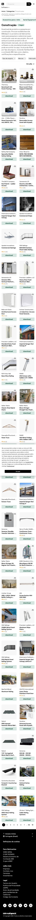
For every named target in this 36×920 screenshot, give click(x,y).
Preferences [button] (10, 466)
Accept (18, 471)
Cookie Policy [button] (29, 462)
